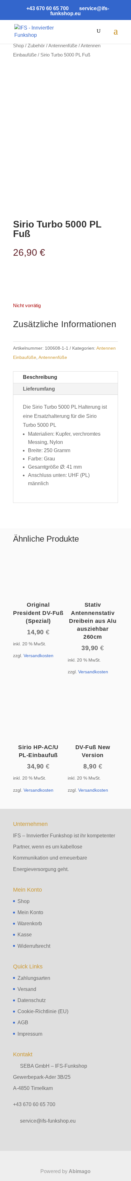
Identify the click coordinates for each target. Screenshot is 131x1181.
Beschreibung (40, 377)
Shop (18, 45)
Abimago (80, 1171)
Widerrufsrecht (33, 946)
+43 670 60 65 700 (34, 1104)
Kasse (24, 934)
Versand (26, 989)
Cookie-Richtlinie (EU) (42, 1011)
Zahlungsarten (33, 978)
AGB (22, 1022)
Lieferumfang (39, 389)
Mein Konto (30, 912)
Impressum (29, 1034)
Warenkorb (29, 923)
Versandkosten (38, 655)
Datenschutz (31, 1000)
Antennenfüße (62, 45)
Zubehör (36, 45)
